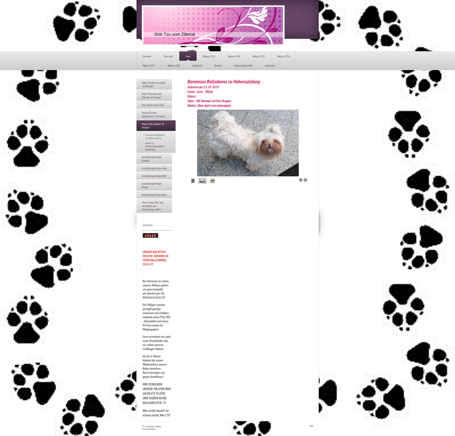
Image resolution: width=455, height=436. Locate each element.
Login (311, 426)
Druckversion (150, 426)
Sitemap (158, 426)
